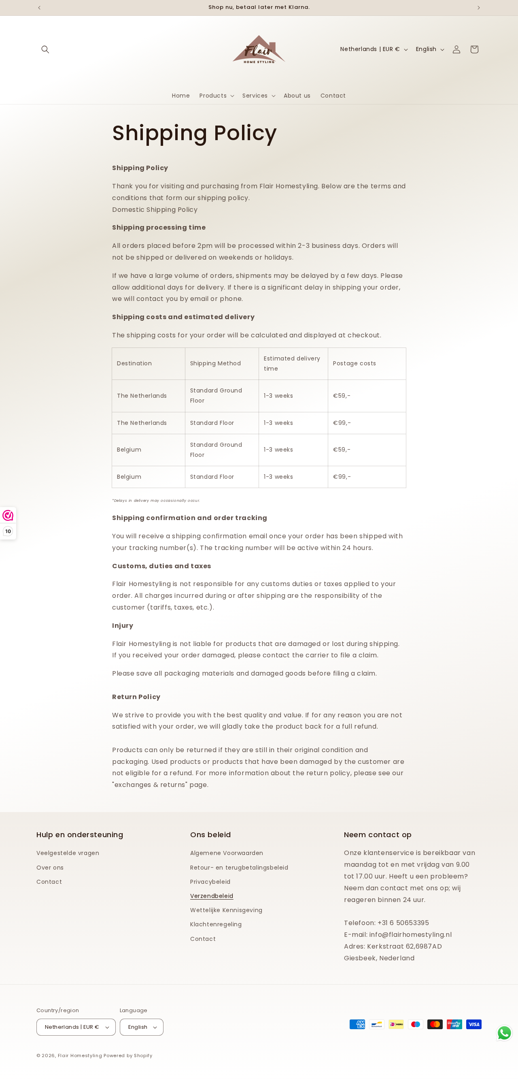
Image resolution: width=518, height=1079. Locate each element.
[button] (45, 49)
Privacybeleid (210, 882)
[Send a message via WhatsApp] (504, 1033)
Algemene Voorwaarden (226, 853)
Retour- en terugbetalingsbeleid (239, 868)
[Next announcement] (479, 7)
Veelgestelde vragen (67, 853)
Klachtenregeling (216, 924)
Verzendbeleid (212, 896)
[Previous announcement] (39, 7)
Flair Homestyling (80, 1055)
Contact (49, 882)
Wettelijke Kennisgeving (226, 910)
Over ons (50, 868)
